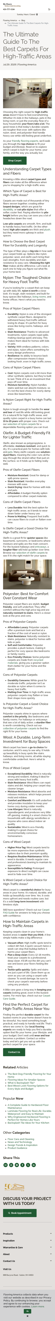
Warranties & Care (13, 1247)
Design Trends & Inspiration (22, 1145)
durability (8, 209)
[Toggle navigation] (49, 9)
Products (8, 1233)
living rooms (39, 296)
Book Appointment (21, 1213)
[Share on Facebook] (22, 1165)
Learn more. (38, 1306)
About (6, 1254)
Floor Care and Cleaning (21, 1139)
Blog (23, 20)
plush (47, 229)
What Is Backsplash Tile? (21, 1082)
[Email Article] (5, 1165)
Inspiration (9, 1240)
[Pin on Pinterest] (17, 1165)
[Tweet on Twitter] (28, 1165)
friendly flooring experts (25, 141)
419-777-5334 (9, 9)
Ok (27, 1311)
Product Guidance (17, 1148)
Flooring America (10, 20)
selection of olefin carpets (30, 552)
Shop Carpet (14, 160)
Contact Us (14, 1052)
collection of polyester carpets (19, 728)
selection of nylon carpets (21, 424)
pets (10, 452)
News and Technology (20, 1142)
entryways (40, 546)
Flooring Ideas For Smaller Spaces (26, 1079)
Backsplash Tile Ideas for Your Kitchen (28, 1122)
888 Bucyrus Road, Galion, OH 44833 (18, 1275)
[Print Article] (11, 1165)
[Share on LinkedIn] (34, 1165)
